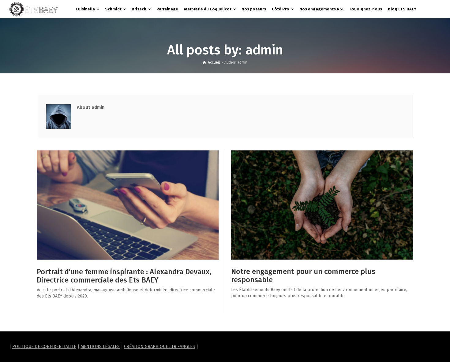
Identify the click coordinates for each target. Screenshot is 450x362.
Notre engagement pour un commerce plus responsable (303, 275)
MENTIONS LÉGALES (100, 346)
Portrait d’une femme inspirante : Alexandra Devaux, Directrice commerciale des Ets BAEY (124, 276)
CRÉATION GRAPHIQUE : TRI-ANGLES (159, 346)
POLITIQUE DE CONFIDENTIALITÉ (44, 346)
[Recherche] (435, 9)
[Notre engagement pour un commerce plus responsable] (322, 205)
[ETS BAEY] (33, 9)
